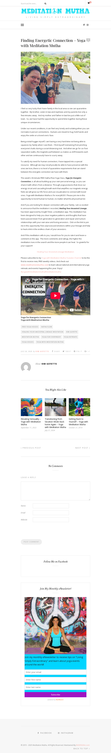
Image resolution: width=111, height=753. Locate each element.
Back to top (81, 748)
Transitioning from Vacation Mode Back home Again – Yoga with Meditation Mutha (55, 423)
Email (23, 512)
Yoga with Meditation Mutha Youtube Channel (62, 258)
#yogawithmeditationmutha (33, 271)
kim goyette (71, 332)
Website (24, 519)
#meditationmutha (53, 271)
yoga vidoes (28, 342)
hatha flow (46, 327)
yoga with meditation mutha (50, 342)
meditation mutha (30, 337)
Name (23, 505)
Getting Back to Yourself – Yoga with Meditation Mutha (78, 422)
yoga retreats (70, 337)
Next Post (82, 448)
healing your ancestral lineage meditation (42, 332)
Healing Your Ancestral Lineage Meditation (55, 251)
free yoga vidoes (30, 327)
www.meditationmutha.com (34, 264)
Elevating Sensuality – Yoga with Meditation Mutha (31, 422)
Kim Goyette (42, 351)
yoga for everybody (51, 337)
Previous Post (31, 448)
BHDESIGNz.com (83, 745)
